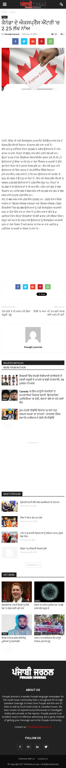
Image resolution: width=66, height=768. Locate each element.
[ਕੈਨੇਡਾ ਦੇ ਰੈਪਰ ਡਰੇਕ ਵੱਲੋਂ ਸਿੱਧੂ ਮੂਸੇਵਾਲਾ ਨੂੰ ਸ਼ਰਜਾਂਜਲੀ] (17, 624)
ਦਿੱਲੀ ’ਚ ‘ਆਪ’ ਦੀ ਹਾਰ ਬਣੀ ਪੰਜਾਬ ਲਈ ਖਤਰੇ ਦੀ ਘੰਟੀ (48, 313)
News (5, 17)
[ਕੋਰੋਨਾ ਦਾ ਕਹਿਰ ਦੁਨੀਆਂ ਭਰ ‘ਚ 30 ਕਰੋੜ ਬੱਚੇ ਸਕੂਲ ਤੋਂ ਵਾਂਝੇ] (49, 591)
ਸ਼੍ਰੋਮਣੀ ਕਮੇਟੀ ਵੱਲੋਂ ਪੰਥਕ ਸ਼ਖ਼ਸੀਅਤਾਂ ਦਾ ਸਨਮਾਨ (39, 502)
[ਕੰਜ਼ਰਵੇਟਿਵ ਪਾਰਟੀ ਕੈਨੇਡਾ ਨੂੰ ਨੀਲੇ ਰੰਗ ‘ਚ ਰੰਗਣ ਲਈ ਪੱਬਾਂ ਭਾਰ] (17, 591)
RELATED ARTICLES (14, 363)
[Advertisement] (33, 115)
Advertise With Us (27, 758)
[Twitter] (46, 747)
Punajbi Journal (11, 34)
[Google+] (28, 747)
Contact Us (43, 758)
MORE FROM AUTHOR (15, 367)
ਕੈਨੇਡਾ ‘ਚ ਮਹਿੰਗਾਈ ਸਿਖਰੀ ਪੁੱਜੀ (33, 548)
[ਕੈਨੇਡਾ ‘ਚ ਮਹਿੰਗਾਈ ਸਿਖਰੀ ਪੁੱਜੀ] (10, 552)
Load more (32, 564)
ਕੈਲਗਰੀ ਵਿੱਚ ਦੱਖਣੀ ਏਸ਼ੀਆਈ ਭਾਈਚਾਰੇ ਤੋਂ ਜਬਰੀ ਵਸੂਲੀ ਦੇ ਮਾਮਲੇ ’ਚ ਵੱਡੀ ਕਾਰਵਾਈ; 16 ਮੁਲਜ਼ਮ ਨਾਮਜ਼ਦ (41, 379)
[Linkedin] (37, 747)
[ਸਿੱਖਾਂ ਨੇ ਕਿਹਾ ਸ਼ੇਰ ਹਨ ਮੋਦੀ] (10, 521)
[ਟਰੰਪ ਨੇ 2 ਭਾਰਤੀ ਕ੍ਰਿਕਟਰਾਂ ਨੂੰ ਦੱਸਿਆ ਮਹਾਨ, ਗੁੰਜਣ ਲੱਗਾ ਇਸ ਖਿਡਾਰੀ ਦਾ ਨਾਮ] (10, 537)
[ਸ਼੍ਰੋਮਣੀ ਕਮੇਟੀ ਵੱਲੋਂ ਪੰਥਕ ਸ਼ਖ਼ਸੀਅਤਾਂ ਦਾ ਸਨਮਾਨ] (10, 506)
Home (4, 12)
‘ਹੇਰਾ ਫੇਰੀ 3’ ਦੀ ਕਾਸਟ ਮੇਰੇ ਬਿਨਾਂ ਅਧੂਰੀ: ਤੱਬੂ (16, 313)
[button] (61, 4)
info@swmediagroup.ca (39, 726)
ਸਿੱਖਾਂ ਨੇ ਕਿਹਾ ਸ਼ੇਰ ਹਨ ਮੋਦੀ (31, 517)
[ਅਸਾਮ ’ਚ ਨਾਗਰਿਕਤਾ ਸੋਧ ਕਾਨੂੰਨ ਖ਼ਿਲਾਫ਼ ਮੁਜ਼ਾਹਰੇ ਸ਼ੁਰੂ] (49, 624)
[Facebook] (20, 747)
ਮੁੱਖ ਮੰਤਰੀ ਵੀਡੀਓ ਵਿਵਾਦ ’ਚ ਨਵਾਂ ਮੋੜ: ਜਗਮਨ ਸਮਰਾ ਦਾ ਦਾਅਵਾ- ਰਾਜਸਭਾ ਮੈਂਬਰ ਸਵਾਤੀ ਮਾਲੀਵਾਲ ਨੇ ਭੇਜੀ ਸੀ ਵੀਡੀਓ (40, 414)
